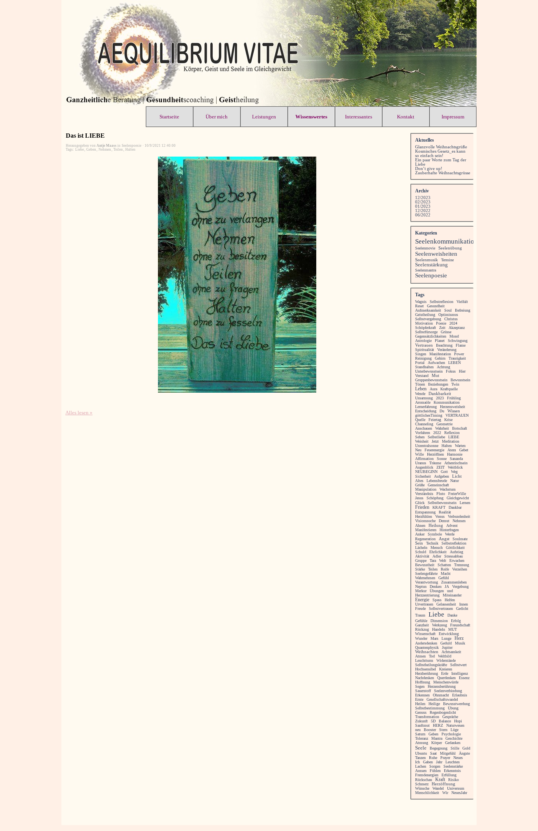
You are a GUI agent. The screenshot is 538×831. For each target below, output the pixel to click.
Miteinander (452, 595)
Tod (432, 656)
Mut (435, 375)
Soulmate (460, 539)
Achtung (443, 367)
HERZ (438, 725)
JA (447, 586)
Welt (442, 560)
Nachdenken (424, 678)
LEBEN (454, 362)
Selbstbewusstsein (442, 502)
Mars (434, 638)
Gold (466, 748)
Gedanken (452, 743)
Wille (419, 454)
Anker (420, 534)
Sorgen (434, 766)
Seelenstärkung (431, 265)
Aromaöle (422, 402)
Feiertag (435, 419)
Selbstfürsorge (426, 332)
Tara (433, 560)
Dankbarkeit (440, 393)
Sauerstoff (423, 691)
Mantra (436, 738)
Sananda (456, 458)
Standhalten (424, 367)
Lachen (420, 766)
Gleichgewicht (458, 498)
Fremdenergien (426, 775)
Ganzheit (422, 625)
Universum (455, 788)
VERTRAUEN (457, 415)
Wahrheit (442, 428)
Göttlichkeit (455, 547)
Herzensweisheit (452, 406)
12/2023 (422, 198)
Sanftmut (422, 725)
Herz (459, 638)
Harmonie (454, 454)
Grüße (420, 485)
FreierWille (457, 493)
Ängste (464, 753)
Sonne (442, 458)
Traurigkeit (457, 358)
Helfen (450, 600)
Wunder (421, 638)
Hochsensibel (425, 669)
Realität (445, 512)
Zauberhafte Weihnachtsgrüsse (442, 173)
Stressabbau (453, 556)
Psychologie (451, 734)
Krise (448, 419)
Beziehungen (438, 384)
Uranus (420, 463)
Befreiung (462, 310)
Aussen (421, 770)
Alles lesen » (79, 413)
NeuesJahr (459, 792)
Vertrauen (424, 345)
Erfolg (456, 621)
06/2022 (422, 215)
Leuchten (452, 762)
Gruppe (421, 560)
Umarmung (424, 398)
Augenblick (424, 467)
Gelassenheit (446, 604)
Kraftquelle (449, 389)
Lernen (465, 502)
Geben (91, 149)
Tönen (420, 384)
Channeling (424, 424)
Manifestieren (425, 530)
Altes (419, 480)
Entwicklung (449, 634)
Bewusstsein (460, 380)
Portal (420, 362)
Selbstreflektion (454, 543)
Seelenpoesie (431, 275)
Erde (444, 673)
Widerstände (446, 660)
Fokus (451, 371)
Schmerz (422, 784)
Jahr (439, 762)
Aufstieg (456, 552)
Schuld (420, 552)
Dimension (439, 621)
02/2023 (422, 202)
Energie (422, 599)
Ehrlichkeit (438, 552)
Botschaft (459, 428)
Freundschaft (460, 625)
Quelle (420, 419)
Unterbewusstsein (429, 371)
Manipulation (425, 489)
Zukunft (421, 721)
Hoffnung (422, 682)
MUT (452, 629)
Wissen (453, 411)
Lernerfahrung (426, 406)
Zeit (442, 327)
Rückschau (423, 779)
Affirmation (424, 458)
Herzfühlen (423, 516)
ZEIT (440, 467)
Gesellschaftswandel (442, 699)
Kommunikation (447, 402)
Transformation (427, 717)
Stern (443, 730)
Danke (452, 615)
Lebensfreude (437, 480)
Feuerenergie (434, 450)
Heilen (420, 704)
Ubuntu (421, 753)
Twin (455, 384)
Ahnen (420, 525)
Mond (454, 336)
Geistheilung (425, 314)
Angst (444, 538)
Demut (444, 521)
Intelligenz (459, 673)
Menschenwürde (445, 682)
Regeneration (425, 539)
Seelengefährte (426, 573)
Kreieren (445, 669)
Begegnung (438, 748)
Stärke (420, 569)
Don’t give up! (428, 168)
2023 (440, 398)
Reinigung (423, 358)
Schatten (444, 565)
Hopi (458, 721)
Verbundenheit (459, 516)
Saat (433, 753)
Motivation (424, 323)
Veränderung (446, 349)
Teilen (118, 149)
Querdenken (446, 678)
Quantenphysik (427, 647)
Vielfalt (462, 301)
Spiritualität (424, 349)
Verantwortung (426, 582)
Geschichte (453, 738)
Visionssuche (425, 521)
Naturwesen (455, 725)
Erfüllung (449, 775)
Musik (460, 643)
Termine (447, 260)
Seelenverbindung (448, 691)
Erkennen (422, 695)
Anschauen (423, 428)
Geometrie (444, 424)
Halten (130, 149)
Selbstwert (458, 665)
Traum (420, 615)
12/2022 (422, 211)
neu (418, 730)
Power (459, 354)
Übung (453, 708)
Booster (430, 730)
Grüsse (446, 332)
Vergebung (460, 586)
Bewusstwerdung (456, 704)
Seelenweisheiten (436, 253)
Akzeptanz (457, 327)
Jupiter (447, 647)
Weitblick (455, 467)
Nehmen (104, 149)
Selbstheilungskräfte (431, 665)
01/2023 (422, 206)
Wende (420, 393)
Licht (457, 476)
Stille (455, 748)
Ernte (419, 699)
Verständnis (424, 493)
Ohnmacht (441, 695)
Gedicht (462, 608)
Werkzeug (439, 625)
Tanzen (420, 757)
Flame (461, 345)
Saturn (420, 734)
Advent (452, 525)
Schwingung (458, 340)
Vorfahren (422, 432)
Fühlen (435, 770)
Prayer (445, 757)
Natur (454, 480)
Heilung (436, 525)
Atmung (421, 743)
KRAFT (438, 507)
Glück (420, 502)
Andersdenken (426, 643)
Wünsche (422, 788)
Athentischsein (456, 463)
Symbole (435, 534)
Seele (421, 748)
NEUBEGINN (426, 471)
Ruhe (433, 757)
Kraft (440, 779)
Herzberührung (426, 673)
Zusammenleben (454, 582)
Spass (437, 600)
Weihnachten (426, 652)
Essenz (464, 678)
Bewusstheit (424, 565)
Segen (420, 686)
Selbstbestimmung (430, 708)
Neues (458, 757)
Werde (450, 534)
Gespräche (450, 717)
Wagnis (421, 301)
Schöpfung (435, 498)
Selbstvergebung (428, 319)
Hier (462, 371)
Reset (419, 306)
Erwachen (456, 560)
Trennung (461, 565)
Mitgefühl (448, 753)
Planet (440, 340)
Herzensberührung (442, 686)
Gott (444, 471)
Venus (440, 516)
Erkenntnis (452, 770)
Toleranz (421, 738)
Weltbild (444, 656)
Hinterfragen (449, 530)
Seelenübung (450, 248)
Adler (436, 556)
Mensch (436, 547)
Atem (451, 450)
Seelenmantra (425, 270)
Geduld (446, 643)
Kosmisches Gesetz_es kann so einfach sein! (440, 153)
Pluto (440, 493)
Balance (445, 721)
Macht (446, 573)
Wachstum (448, 489)
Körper (436, 743)
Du (442, 411)
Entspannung (425, 512)
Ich (417, 762)
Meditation (450, 441)
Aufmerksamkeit (428, 310)
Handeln (438, 629)
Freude (420, 608)
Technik (432, 543)
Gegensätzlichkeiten (430, 336)
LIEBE (453, 437)
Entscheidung (425, 411)
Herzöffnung (443, 784)
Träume (435, 463)
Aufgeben (441, 476)
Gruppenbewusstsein (431, 380)
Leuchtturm (424, 660)
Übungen (437, 591)
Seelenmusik (426, 259)
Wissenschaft (425, 634)
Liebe (79, 149)
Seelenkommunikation (446, 241)
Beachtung (444, 345)
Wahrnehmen (425, 578)
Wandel (438, 788)
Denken (436, 586)
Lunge (446, 638)
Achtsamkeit (451, 652)
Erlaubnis (459, 695)
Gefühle (421, 621)
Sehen (420, 437)
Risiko (453, 779)
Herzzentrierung (427, 595)
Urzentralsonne (426, 445)
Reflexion (452, 432)
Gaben (428, 762)
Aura (433, 389)
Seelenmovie (425, 248)
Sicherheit (423, 476)
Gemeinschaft (438, 485)
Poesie (441, 323)
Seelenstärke (453, 766)
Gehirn (440, 358)
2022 (437, 432)
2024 (453, 323)
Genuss (421, 712)
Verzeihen (459, 569)
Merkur (421, 591)
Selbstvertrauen (441, 608)
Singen (420, 354)
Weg (454, 471)
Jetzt (435, 441)
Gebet (463, 450)
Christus (451, 319)
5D (433, 721)
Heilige (434, 704)
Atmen (420, 656)
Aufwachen (436, 362)
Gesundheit (436, 306)
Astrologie (423, 340)
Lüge (454, 730)
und (450, 591)
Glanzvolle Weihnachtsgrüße (441, 147)
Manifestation (440, 354)
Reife (445, 569)
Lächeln (421, 547)
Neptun (421, 586)
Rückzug (422, 629)
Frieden (422, 507)
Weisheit (422, 441)
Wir (445, 792)
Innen (463, 604)
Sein (419, 543)
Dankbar (455, 507)
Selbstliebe (436, 437)
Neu (418, 450)
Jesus (419, 498)
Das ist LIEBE (85, 135)
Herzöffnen (435, 454)
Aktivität (422, 556)
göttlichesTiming (428, 415)
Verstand (422, 375)
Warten (460, 445)
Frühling (454, 398)
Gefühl (443, 578)
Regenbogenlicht (443, 712)
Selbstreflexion (441, 301)
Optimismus (448, 314)
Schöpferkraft (425, 327)
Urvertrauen (424, 604)
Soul (448, 310)
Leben (421, 388)
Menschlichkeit (427, 792)
